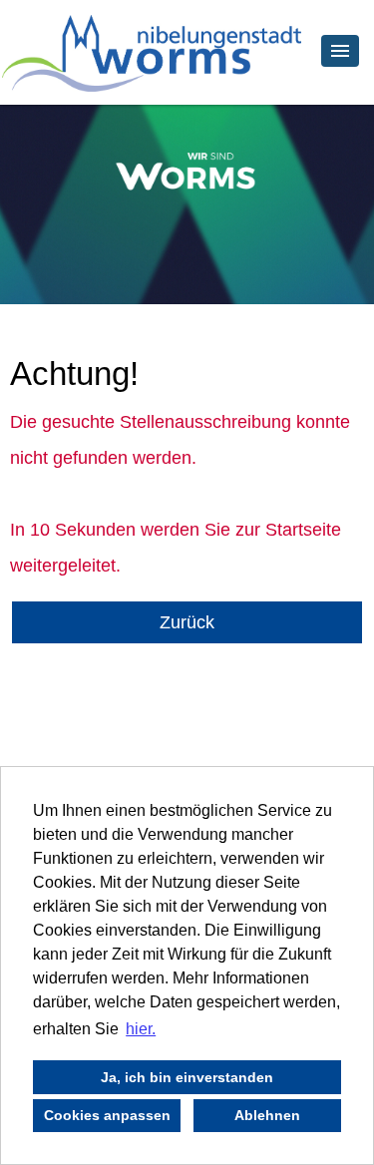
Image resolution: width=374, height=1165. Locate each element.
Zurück (187, 622)
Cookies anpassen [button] (107, 1115)
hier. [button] (141, 1028)
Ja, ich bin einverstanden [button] (187, 1077)
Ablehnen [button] (267, 1115)
